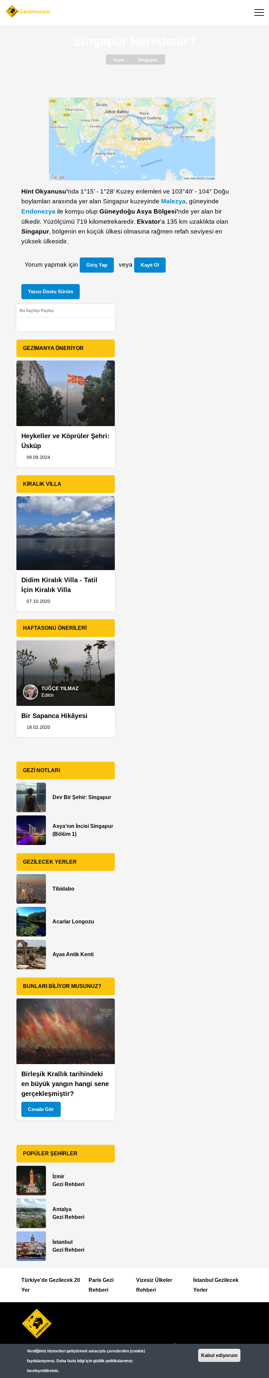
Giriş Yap (96, 265)
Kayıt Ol (150, 265)
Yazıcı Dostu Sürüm (50, 291)
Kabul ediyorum (219, 1355)
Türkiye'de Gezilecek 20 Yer (50, 1285)
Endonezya (38, 211)
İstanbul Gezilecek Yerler (215, 1285)
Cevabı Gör (41, 1109)
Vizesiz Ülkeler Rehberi (154, 1285)
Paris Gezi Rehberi (101, 1285)
